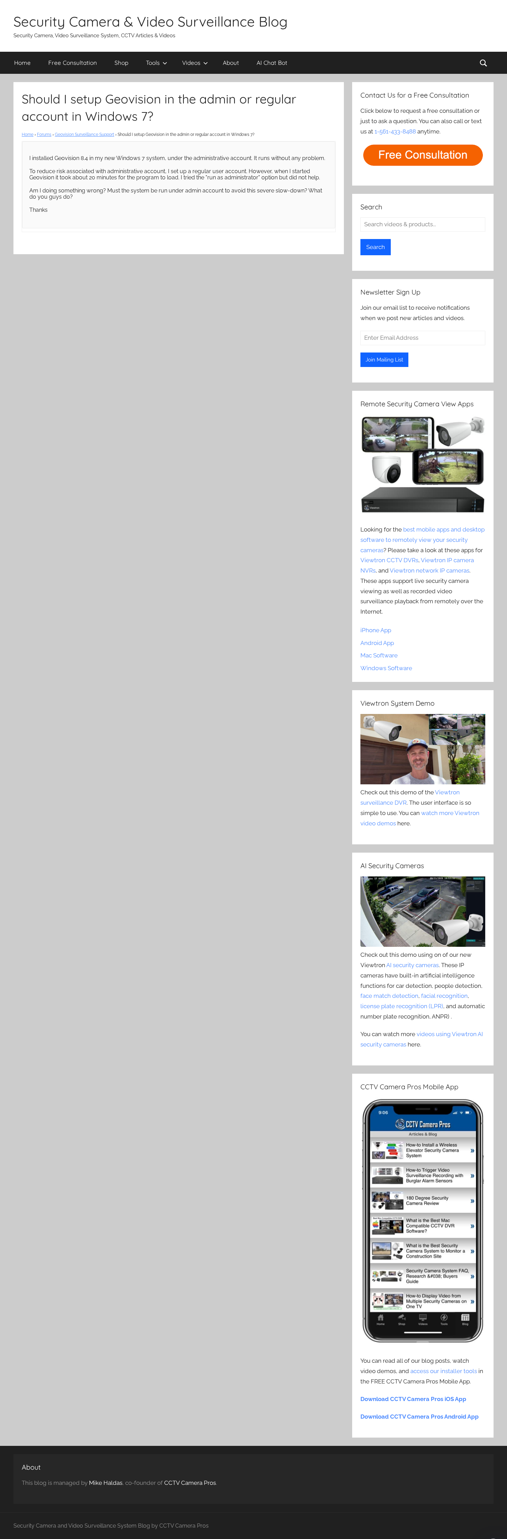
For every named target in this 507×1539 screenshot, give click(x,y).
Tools (153, 62)
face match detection (389, 995)
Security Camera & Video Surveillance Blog (150, 21)
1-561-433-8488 (395, 131)
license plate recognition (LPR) (401, 1006)
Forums (44, 134)
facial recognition (444, 995)
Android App (377, 642)
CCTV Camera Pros (190, 1482)
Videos (191, 62)
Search (375, 247)
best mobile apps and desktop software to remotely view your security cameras (422, 540)
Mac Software (379, 655)
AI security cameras (412, 965)
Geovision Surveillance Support (84, 134)
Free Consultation (72, 62)
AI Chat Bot (272, 62)
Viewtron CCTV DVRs (389, 560)
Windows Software (386, 668)
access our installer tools (443, 1371)
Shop (121, 62)
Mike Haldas (105, 1482)
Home (22, 62)
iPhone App (375, 630)
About (231, 62)
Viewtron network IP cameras (429, 570)
